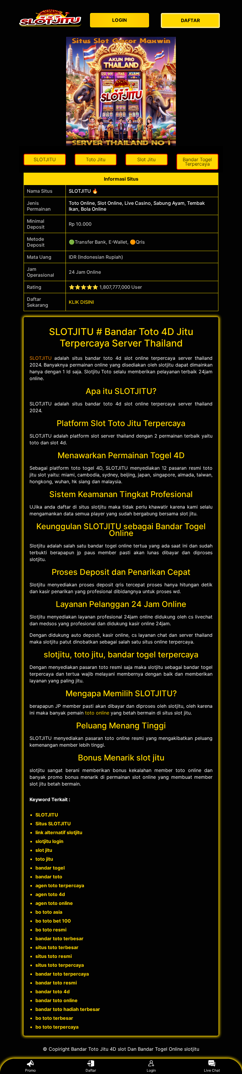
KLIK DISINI (81, 302)
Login (151, 1070)
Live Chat (212, 1070)
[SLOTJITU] (50, 17)
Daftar (91, 1070)
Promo (30, 1070)
